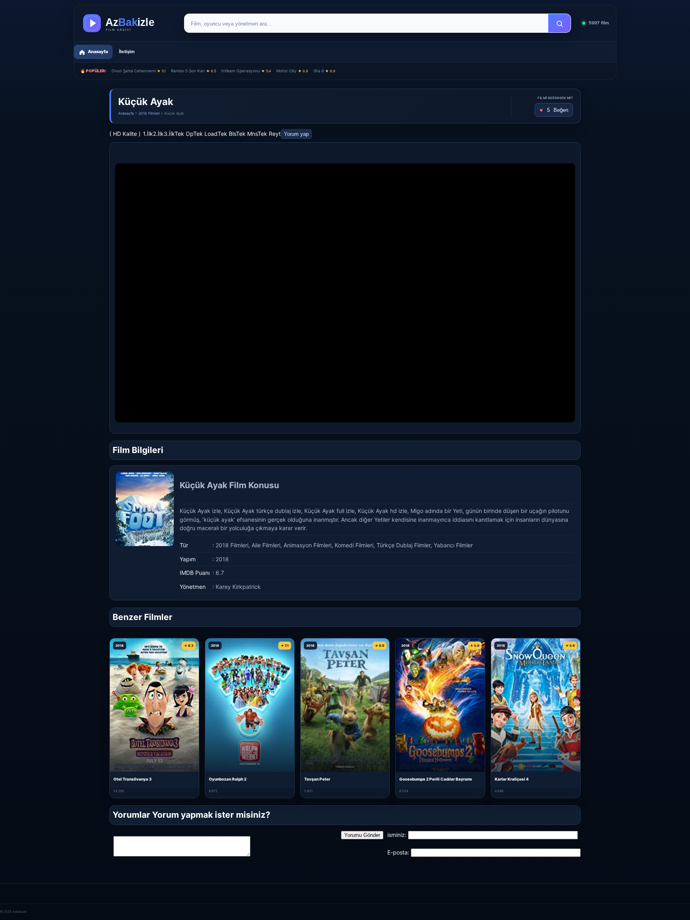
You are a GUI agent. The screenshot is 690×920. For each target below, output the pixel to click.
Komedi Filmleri (354, 545)
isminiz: (396, 834)
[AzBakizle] (127, 23)
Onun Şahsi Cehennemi (138, 70)
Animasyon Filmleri (307, 545)
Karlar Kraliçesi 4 (512, 779)
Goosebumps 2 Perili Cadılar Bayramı (435, 779)
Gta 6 (324, 70)
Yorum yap (296, 134)
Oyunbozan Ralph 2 (227, 779)
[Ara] (559, 23)
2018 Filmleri (149, 113)
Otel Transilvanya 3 (132, 779)
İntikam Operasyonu (246, 70)
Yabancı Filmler (453, 545)
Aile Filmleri (266, 545)
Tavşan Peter (317, 779)
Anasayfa (126, 113)
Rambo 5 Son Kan (193, 70)
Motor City (292, 70)
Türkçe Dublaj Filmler (403, 545)
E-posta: (398, 852)
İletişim (127, 51)
